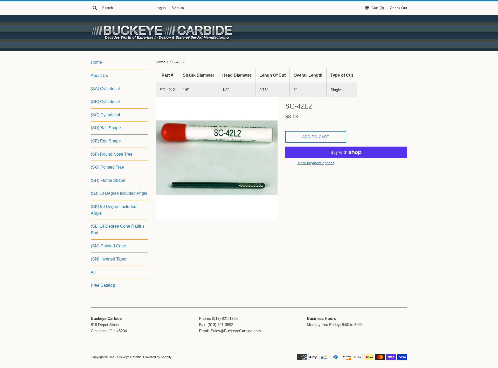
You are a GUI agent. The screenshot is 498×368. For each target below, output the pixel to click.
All (93, 272)
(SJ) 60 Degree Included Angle (119, 193)
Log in (161, 8)
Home (96, 62)
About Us (99, 75)
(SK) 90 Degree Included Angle (113, 209)
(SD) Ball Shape (106, 128)
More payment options (316, 163)
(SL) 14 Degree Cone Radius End (117, 229)
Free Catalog (103, 285)
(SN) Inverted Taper (109, 259)
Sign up (177, 8)
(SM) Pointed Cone (108, 246)
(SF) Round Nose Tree (112, 154)
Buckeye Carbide (129, 357)
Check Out (398, 8)
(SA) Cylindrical (105, 88)
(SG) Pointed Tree (107, 167)
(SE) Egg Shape (106, 141)
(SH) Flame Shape (108, 180)
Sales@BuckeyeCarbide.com (236, 331)
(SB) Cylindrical (105, 101)
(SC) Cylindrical (105, 115)
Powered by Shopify (157, 357)
